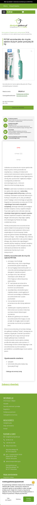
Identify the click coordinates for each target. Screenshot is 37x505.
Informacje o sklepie (9, 401)
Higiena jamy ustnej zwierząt (17, 32)
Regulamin (6, 409)
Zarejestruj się (7, 423)
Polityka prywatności (9, 412)
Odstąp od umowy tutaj (14, 371)
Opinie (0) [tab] (18, 154)
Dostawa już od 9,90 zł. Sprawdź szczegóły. (23, 95)
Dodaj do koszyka (18, 107)
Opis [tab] (18, 148)
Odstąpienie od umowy (10, 415)
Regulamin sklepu (8, 477)
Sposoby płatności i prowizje (11, 406)
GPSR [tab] (18, 160)
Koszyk (5, 428)
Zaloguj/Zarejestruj (14, 6)
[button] (31, 51)
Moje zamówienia (8, 426)
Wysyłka (5, 404)
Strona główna (5, 32)
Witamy (5, 6)
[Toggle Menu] (4, 12)
